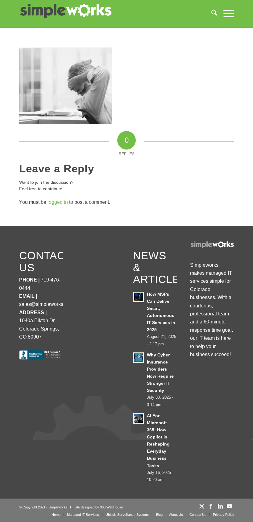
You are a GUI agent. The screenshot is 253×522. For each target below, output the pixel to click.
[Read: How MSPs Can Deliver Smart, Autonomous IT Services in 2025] (138, 296)
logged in (58, 202)
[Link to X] (201, 506)
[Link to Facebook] (211, 506)
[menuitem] (211, 14)
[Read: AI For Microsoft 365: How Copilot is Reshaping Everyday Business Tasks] (138, 418)
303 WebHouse (111, 507)
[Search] (211, 14)
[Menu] (225, 14)
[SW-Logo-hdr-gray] (65, 11)
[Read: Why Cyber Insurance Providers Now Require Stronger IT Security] (138, 357)
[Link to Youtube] (229, 506)
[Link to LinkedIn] (220, 506)
